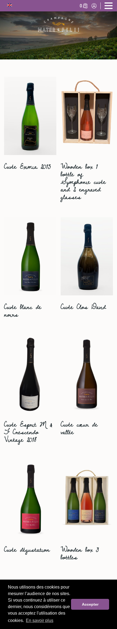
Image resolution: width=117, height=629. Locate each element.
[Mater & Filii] (58, 24)
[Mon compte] (94, 7)
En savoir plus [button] (39, 620)
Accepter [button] (90, 604)
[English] (9, 6)
